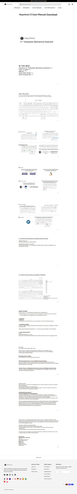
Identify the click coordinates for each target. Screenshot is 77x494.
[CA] (15, 479)
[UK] (7, 479)
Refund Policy (47, 476)
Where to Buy (34, 471)
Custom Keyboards (36, 7)
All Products (17, 7)
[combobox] (40, 4)
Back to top (38, 457)
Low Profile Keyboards (49, 7)
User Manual (47, 466)
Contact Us (33, 469)
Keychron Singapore (10, 489)
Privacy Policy (47, 474)
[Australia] (10, 479)
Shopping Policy (47, 471)
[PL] (7, 481)
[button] (72, 4)
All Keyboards (26, 7)
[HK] (4, 481)
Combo (59, 7)
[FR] (20, 479)
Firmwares (46, 469)
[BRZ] (25, 479)
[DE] (17, 479)
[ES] (23, 479)
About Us (33, 466)
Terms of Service (47, 478)
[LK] (4, 479)
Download (52, 14)
